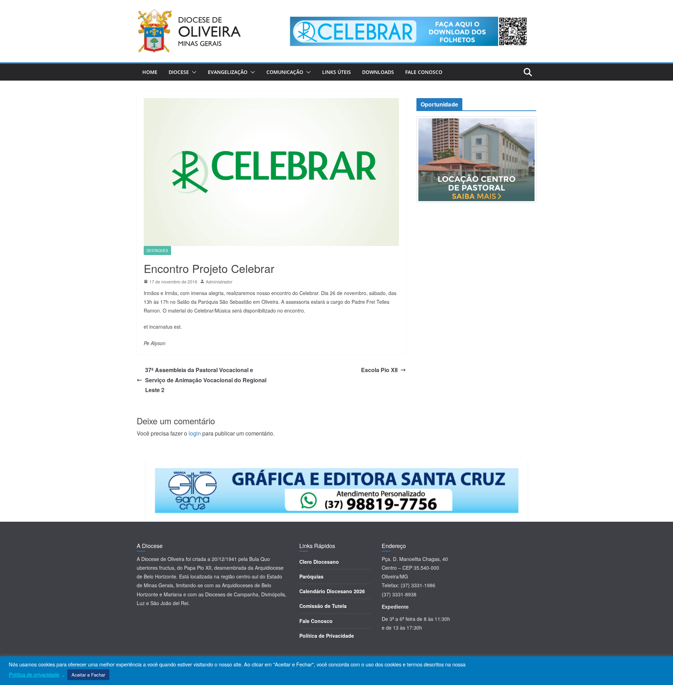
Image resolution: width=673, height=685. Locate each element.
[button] (193, 72)
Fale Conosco (423, 72)
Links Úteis (336, 72)
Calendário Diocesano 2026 (332, 591)
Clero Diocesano (319, 561)
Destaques (157, 250)
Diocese (179, 72)
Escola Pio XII (379, 370)
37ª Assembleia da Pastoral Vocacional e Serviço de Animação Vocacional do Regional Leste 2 (205, 380)
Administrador (219, 282)
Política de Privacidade (326, 635)
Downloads (378, 72)
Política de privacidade (34, 674)
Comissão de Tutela (323, 605)
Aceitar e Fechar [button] (88, 674)
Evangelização (227, 72)
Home (149, 72)
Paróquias (311, 576)
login (195, 433)
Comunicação (284, 72)
